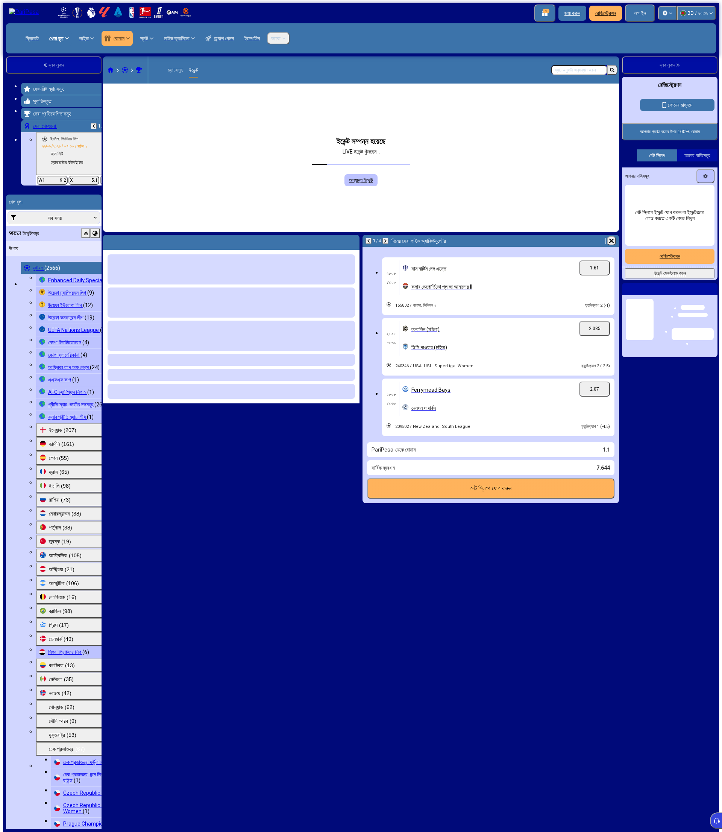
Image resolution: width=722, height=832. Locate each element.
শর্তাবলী (638, 220)
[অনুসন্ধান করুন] (612, 70)
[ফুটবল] (124, 70)
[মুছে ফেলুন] (611, 240)
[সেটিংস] (667, 13)
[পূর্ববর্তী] (94, 126)
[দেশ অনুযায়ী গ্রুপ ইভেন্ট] (95, 233)
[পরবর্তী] (385, 241)
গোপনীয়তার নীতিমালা (661, 220)
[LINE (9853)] (110, 70)
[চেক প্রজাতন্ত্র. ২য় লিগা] (138, 70)
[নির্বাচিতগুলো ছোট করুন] (85, 233)
